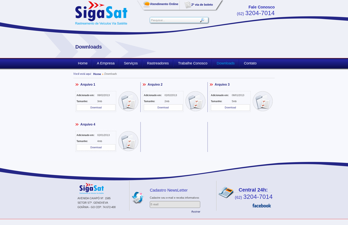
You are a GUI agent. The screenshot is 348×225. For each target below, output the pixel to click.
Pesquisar (202, 20)
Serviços (131, 63)
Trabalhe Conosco (192, 63)
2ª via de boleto (202, 4)
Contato (250, 63)
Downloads (226, 63)
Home (83, 63)
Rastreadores (158, 63)
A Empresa (106, 63)
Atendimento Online (164, 4)
